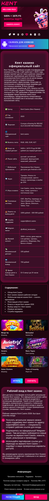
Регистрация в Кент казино (18, 302)
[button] (45, 488)
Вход (36, 497)
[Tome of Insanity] (37, 364)
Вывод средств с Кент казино (19, 307)
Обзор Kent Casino (15, 292)
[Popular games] (27, 34)
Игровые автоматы (15, 309)
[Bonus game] (39, 34)
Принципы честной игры (12, 485)
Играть (16, 381)
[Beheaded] (37, 328)
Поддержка (29, 476)
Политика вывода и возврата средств (16, 481)
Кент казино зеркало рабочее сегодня (22, 295)
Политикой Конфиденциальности (33, 485)
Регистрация (13, 497)
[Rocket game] (10, 34)
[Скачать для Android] (24, 44)
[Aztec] (12, 364)
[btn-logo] (9, 3)
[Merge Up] (12, 328)
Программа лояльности (16, 476)
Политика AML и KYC (38, 481)
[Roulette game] (22, 34)
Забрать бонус (13, 24)
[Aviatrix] (12, 346)
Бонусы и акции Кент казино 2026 (21, 304)
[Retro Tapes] (37, 346)
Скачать (31, 381)
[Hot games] (31, 34)
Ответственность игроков (13, 489)
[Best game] (18, 34)
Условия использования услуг (34, 489)
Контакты (38, 476)
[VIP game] (14, 34)
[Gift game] (35, 34)
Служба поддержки (15, 311)
